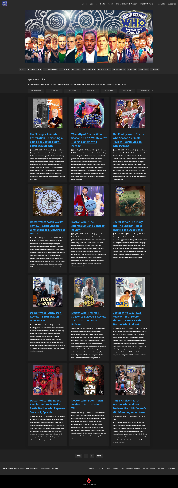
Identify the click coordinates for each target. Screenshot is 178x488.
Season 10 (109, 91)
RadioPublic (105, 69)
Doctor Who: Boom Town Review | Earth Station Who (87, 404)
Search (110, 4)
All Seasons (36, 91)
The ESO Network (147, 4)
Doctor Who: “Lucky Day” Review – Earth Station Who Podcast (46, 316)
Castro (77, 69)
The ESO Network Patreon (126, 4)
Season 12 (145, 91)
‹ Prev (78, 456)
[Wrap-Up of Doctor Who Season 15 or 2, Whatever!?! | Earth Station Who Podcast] (89, 113)
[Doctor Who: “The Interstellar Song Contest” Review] (89, 201)
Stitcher (144, 69)
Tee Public (161, 4)
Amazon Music (52, 69)
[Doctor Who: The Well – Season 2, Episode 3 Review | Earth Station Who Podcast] (89, 292)
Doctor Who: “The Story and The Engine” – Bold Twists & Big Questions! (128, 225)
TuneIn (155, 69)
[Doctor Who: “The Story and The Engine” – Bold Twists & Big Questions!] (130, 201)
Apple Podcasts (35, 69)
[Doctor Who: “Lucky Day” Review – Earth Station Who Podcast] (47, 292)
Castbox (66, 69)
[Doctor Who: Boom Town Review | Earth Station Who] (89, 380)
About (84, 4)
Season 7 (54, 91)
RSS (23, 69)
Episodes (93, 4)
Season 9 (90, 91)
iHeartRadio (120, 69)
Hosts (102, 4)
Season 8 (72, 91)
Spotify (133, 69)
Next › (99, 456)
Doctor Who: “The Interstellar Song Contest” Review (88, 225)
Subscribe (172, 4)
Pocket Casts (90, 69)
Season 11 (127, 91)
